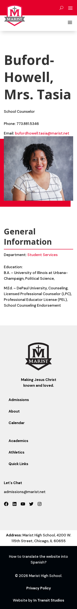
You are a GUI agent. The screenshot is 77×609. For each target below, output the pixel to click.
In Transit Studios (48, 600)
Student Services (42, 254)
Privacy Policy (38, 588)
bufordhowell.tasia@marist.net (42, 133)
